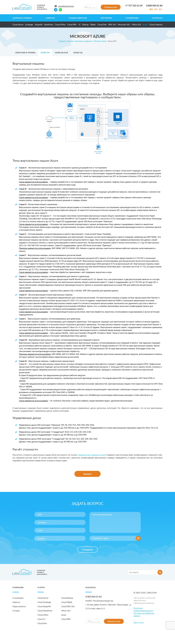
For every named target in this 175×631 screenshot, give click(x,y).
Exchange (29, 24)
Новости (50, 18)
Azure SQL (78, 52)
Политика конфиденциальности (143, 609)
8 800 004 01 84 (93, 596)
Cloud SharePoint (45, 610)
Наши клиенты (19, 606)
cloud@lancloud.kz (66, 6)
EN (155, 9)
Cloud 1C (41, 619)
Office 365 (136, 24)
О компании (131, 18)
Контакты (157, 18)
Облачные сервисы (22, 18)
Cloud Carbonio (155, 24)
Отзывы (16, 610)
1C (79, 24)
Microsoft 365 (124, 24)
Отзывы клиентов (77, 18)
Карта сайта (138, 622)
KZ (160, 9)
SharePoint (48, 24)
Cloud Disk (102, 24)
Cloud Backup (67, 598)
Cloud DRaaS (66, 602)
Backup (85, 24)
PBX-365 (112, 24)
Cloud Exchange (44, 602)
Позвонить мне (110, 7)
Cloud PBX (71, 24)
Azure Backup (61, 52)
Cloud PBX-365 (68, 606)
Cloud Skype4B (44, 606)
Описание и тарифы (25, 52)
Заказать (87, 473)
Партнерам (106, 18)
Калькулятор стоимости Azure (91, 455)
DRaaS (93, 24)
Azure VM (45, 52)
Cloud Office (60, 24)
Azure (145, 24)
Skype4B (38, 24)
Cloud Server (18, 24)
